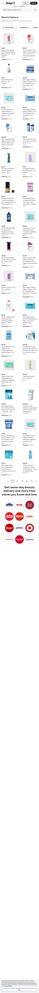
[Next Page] (36, 481)
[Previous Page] (8, 481)
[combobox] (18, 10)
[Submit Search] (35, 10)
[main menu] (3, 3)
